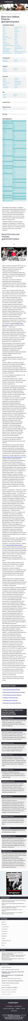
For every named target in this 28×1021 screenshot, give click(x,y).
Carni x (3, 945)
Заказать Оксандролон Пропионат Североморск (13, 972)
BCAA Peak (4, 924)
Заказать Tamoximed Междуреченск (12, 980)
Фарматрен (4, 936)
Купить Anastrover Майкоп (9, 987)
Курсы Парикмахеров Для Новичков (10, 969)
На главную (9, 1006)
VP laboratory (4, 931)
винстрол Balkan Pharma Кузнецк (14, 545)
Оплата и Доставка (8, 1008)
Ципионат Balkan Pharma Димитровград (12, 457)
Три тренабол (5, 929)
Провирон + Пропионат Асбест (10, 697)
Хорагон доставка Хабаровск (6, 994)
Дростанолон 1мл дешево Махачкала (12, 703)
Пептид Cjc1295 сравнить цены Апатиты (11, 978)
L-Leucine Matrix (5, 926)
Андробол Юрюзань (6, 967)
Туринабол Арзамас (6, 985)
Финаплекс (4, 942)
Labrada (3, 938)
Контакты (14, 1010)
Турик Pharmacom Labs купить (10, 700)
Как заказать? (18, 1006)
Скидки (18, 1008)
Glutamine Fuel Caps (6, 940)
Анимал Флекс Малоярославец (10, 983)
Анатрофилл (4, 933)
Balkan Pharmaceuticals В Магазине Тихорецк (14, 692)
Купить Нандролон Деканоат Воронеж (12, 695)
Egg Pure (4, 922)
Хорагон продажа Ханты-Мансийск (9, 989)
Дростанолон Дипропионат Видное (11, 689)
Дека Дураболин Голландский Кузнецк (12, 975)
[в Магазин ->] (14, 894)
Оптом (23, 1008)
